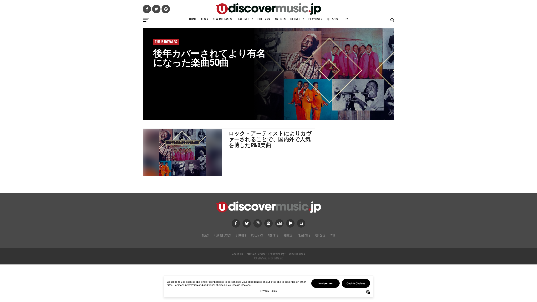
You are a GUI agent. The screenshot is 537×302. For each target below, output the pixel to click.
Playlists (315, 19)
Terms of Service (255, 254)
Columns (263, 19)
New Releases (222, 19)
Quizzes (332, 19)
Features (242, 19)
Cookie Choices (296, 254)
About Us (237, 254)
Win (332, 235)
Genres (295, 19)
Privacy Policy (276, 254)
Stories (241, 235)
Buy (345, 19)
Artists (280, 19)
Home (192, 19)
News (204, 19)
